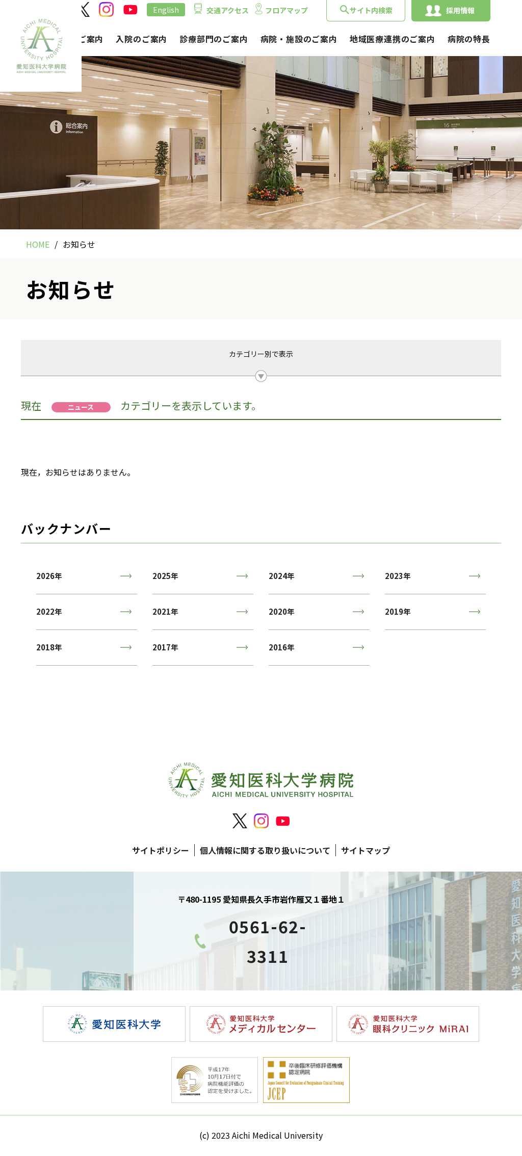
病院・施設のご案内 (298, 39)
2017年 (165, 647)
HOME (37, 244)
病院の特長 (469, 39)
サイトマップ (365, 850)
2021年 (165, 611)
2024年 (282, 575)
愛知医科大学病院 (41, 46)
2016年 (282, 647)
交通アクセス (227, 10)
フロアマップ (286, 10)
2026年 (49, 575)
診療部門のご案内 (213, 39)
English (166, 10)
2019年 (398, 611)
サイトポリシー (160, 850)
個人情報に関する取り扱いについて (265, 850)
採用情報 (460, 10)
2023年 (398, 575)
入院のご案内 (141, 39)
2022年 (49, 611)
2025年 (165, 575)
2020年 (282, 611)
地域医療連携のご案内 (392, 39)
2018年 (49, 647)
